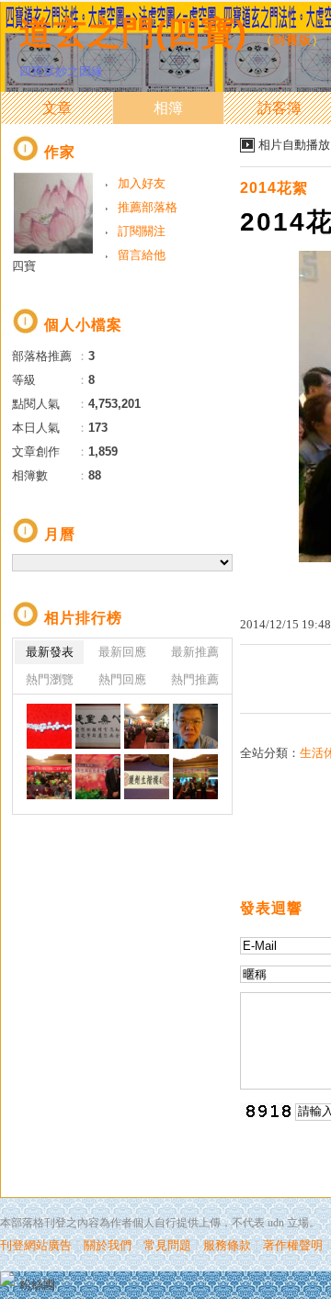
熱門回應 (122, 679)
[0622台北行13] (195, 726)
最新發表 (50, 652)
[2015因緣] (146, 726)
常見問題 (167, 1245)
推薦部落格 (147, 207)
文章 (57, 108)
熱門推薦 (195, 679)
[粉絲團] (7, 1278)
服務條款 (227, 1245)
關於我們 (107, 1245)
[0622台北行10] (146, 776)
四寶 (24, 266)
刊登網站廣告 (36, 1245)
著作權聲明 (293, 1245)
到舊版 (292, 40)
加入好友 (142, 183)
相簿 (168, 108)
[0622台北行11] (97, 776)
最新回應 (122, 652)
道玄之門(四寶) (133, 32)
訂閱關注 (142, 231)
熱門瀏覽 (50, 679)
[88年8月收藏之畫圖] (97, 726)
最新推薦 (195, 652)
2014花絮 (274, 188)
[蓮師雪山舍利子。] (49, 726)
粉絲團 (37, 1285)
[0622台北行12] (49, 776)
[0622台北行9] (195, 776)
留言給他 (142, 255)
